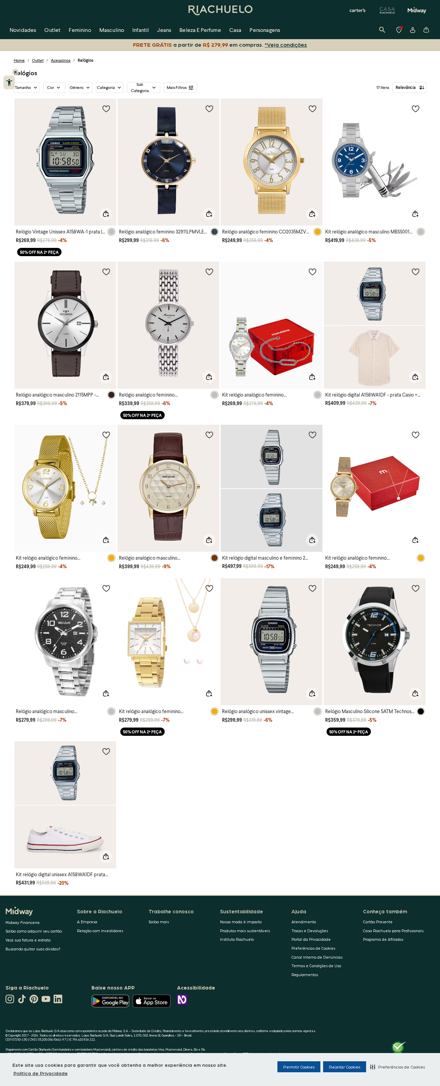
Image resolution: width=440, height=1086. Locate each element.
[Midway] (417, 10)
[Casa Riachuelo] (387, 10)
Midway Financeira (23, 922)
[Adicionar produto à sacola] (106, 213)
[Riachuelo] (220, 10)
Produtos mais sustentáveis (245, 930)
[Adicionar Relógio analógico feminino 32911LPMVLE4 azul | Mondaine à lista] (209, 108)
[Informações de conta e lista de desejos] (412, 30)
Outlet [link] (52, 29)
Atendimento (304, 921)
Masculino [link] (111, 29)
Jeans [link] (164, 29)
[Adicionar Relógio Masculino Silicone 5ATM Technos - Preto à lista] (415, 588)
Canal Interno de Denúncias (317, 957)
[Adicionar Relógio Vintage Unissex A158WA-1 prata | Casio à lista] (106, 108)
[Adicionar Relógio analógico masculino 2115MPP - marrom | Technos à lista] (106, 271)
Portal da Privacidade (311, 939)
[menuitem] (23, 30)
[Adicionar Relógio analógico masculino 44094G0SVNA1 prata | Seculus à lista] (106, 588)
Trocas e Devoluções (310, 930)
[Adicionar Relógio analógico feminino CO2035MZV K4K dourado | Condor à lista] (312, 108)
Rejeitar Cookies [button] (344, 1067)
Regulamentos (305, 974)
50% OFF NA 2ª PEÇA (39, 252)
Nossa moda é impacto (241, 921)
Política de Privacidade (40, 1073)
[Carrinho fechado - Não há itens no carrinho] (426, 30)
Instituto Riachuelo (237, 939)
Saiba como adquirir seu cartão (34, 931)
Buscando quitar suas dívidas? (33, 948)
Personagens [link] (265, 29)
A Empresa (87, 921)
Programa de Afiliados (383, 939)
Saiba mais (158, 921)
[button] (397, 1066)
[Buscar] (382, 30)
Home (19, 60)
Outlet (38, 60)
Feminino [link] (80, 29)
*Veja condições (286, 44)
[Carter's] (358, 10)
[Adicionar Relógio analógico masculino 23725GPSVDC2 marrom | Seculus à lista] (209, 434)
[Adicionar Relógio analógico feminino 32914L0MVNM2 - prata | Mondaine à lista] (209, 271)
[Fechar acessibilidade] (15, 72)
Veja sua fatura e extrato (28, 939)
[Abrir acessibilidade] (9, 82)
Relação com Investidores (100, 930)
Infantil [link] (140, 29)
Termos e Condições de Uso (316, 965)
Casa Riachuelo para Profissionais (393, 930)
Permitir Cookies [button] (299, 1067)
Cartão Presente (378, 921)
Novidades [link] (23, 29)
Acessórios (60, 60)
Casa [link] (235, 29)
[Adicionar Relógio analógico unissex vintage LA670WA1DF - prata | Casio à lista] (312, 588)
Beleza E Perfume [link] (200, 29)
